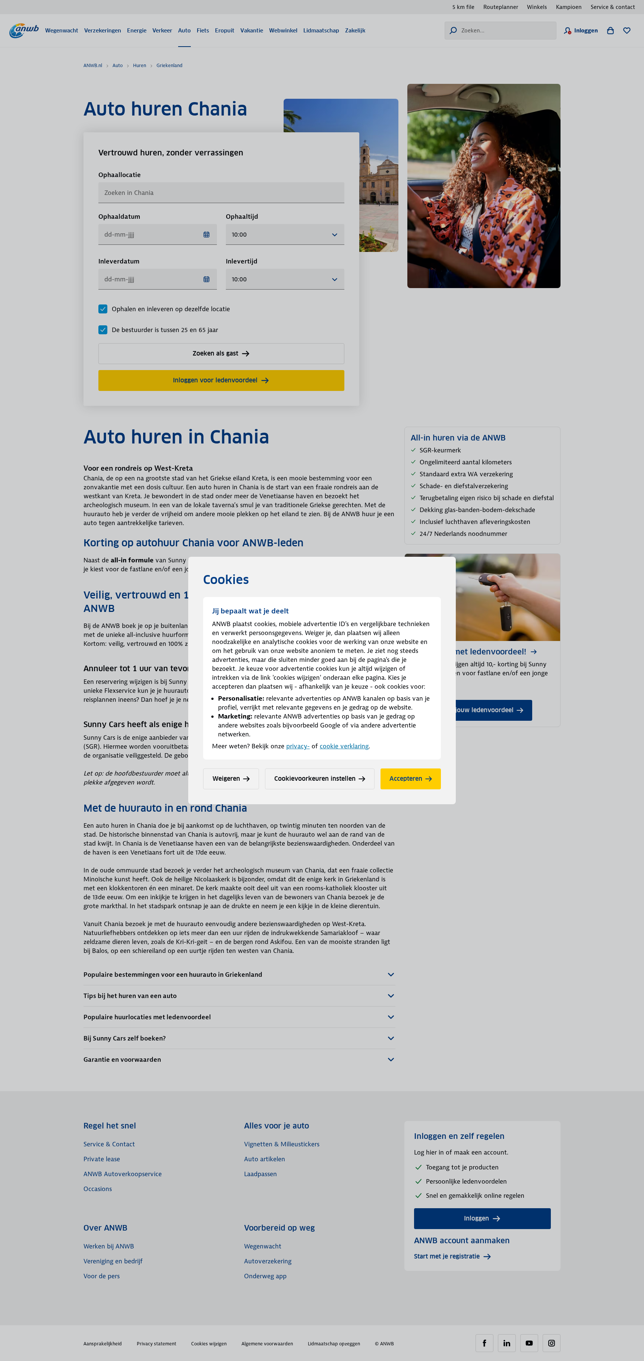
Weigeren (226, 779)
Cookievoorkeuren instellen (315, 779)
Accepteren (405, 779)
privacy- (298, 746)
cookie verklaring (344, 746)
